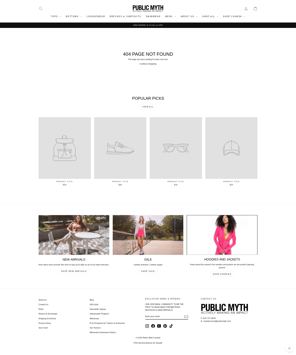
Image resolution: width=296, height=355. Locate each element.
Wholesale (94, 319)
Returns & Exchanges (48, 314)
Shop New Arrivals (74, 271)
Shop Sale (148, 271)
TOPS (55, 16)
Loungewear (96, 16)
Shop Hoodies (222, 274)
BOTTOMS (73, 16)
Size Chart (43, 328)
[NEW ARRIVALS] (74, 235)
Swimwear (153, 16)
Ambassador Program (99, 314)
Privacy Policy (45, 323)
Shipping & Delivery (47, 319)
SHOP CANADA (233, 16)
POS (136, 343)
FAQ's (41, 309)
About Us (43, 300)
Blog (92, 300)
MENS (169, 16)
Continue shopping (148, 64)
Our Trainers (95, 328)
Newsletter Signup (98, 309)
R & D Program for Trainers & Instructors (107, 323)
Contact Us (43, 304)
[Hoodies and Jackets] (222, 235)
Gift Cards (94, 304)
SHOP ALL (209, 16)
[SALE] (148, 235)
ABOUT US (188, 16)
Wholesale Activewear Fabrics (103, 332)
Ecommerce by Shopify (152, 343)
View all (148, 107)
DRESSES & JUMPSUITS (125, 16)
